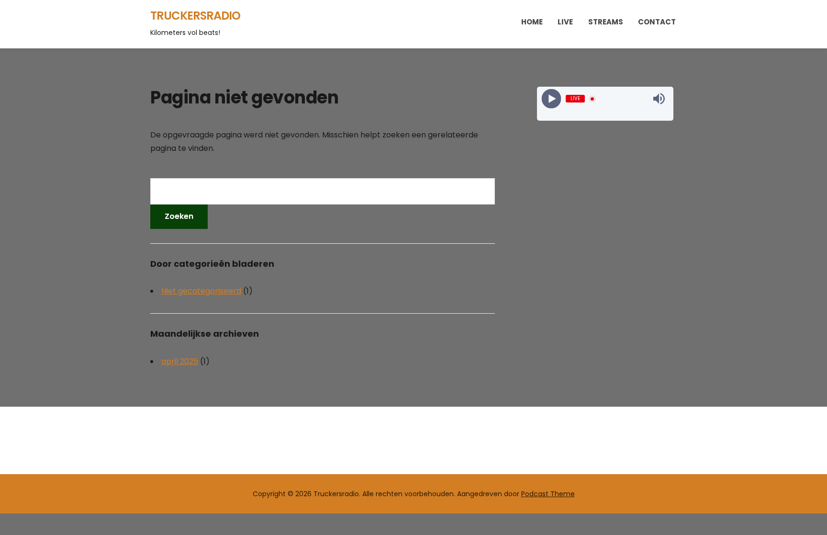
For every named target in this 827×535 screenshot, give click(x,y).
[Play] (551, 99)
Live (565, 22)
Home (532, 22)
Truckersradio (195, 15)
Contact (657, 22)
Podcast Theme (548, 494)
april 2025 (179, 361)
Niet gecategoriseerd (201, 290)
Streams (605, 22)
